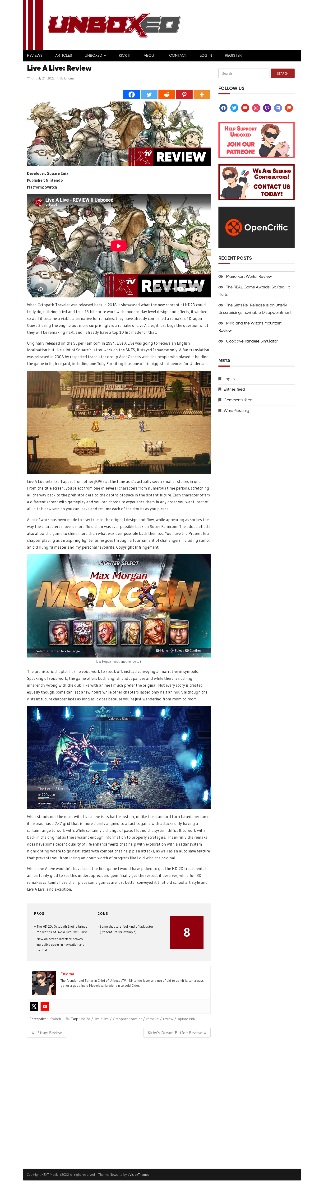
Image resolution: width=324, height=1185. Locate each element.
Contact (178, 56)
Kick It (125, 56)
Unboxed (93, 56)
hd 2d (85, 1018)
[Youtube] (45, 1006)
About (150, 56)
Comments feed (238, 400)
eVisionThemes (138, 1174)
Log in (229, 379)
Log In (206, 56)
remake (152, 1018)
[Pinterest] (184, 94)
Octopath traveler (127, 1018)
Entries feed (234, 390)
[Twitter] (149, 94)
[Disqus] (119, 1103)
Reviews (34, 56)
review (168, 1018)
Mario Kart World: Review (249, 277)
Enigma (69, 78)
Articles (63, 56)
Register (233, 56)
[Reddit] (166, 94)
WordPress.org (236, 411)
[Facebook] (131, 94)
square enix (186, 1018)
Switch (55, 1018)
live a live (101, 1018)
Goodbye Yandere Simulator (252, 341)
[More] (202, 94)
